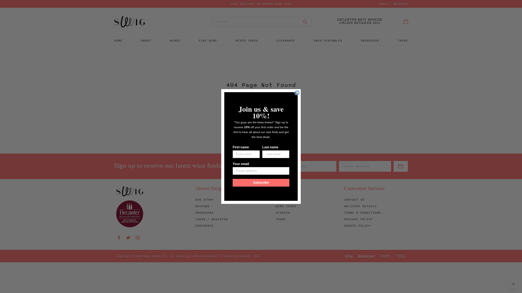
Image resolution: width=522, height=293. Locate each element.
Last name (270, 147)
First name (241, 147)
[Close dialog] (297, 93)
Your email (241, 164)
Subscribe (261, 182)
